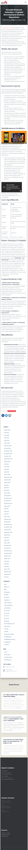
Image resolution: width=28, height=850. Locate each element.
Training (6, 631)
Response (6, 621)
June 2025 (6, 466)
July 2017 (6, 508)
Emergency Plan (5, 834)
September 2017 (8, 503)
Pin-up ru (6, 615)
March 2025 (7, 474)
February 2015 (7, 571)
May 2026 (6, 437)
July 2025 (6, 464)
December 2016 (8, 524)
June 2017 (6, 511)
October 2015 (7, 556)
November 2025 (8, 453)
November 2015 (8, 553)
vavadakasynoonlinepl (9, 639)
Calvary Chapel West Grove (7, 779)
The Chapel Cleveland (6, 774)
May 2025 (6, 469)
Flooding (6, 594)
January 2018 (7, 495)
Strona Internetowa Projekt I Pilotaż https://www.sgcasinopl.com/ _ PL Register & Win (13, 741)
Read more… (19, 708)
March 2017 (7, 516)
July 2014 (6, 577)
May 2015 (6, 563)
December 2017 (8, 498)
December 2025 (8, 451)
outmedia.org (7, 608)
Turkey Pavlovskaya (9, 634)
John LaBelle (4, 776)
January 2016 (7, 548)
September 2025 (8, 458)
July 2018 (6, 485)
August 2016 (7, 535)
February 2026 (7, 445)
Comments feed (8, 657)
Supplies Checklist (5, 833)
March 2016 (7, 542)
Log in (5, 652)
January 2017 (7, 521)
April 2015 (6, 566)
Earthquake (7, 592)
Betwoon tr (7, 587)
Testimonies (7, 626)
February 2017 (7, 519)
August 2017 (7, 506)
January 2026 (7, 448)
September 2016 (8, 532)
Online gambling (8, 605)
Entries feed (7, 654)
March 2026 (7, 443)
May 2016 (6, 537)
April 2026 (6, 440)
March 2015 (7, 569)
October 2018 (7, 479)
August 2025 (7, 461)
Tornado (6, 629)
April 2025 (6, 472)
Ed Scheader (4, 770)
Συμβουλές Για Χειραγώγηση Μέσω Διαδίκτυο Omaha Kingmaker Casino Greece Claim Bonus (13, 718)
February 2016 (7, 545)
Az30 (5, 584)
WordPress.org (7, 659)
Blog (5, 589)
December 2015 (8, 550)
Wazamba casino (7, 27)
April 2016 (6, 540)
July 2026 (6, 432)
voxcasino (6, 644)
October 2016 (7, 529)
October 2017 (7, 500)
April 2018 (6, 490)
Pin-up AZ (6, 613)
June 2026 (6, 435)
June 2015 (6, 561)
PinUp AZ (6, 618)
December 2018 (8, 477)
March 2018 (7, 493)
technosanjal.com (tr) (9, 623)
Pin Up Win (7, 610)
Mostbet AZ (7, 600)
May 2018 (6, 487)
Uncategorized (7, 636)
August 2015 (7, 558)
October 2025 (7, 456)
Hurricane (6, 597)
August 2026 (7, 430)
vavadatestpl (7, 642)
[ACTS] (4, 2)
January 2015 (7, 574)
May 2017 (6, 514)
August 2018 (7, 482)
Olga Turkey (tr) (8, 602)
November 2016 (8, 527)
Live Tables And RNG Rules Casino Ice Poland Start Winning (13, 695)
